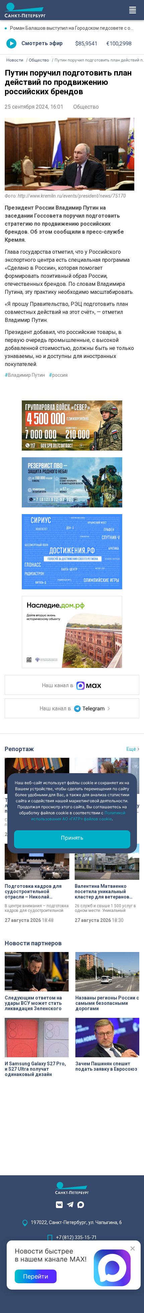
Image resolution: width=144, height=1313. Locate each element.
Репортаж (19, 748)
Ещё (131, 749)
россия (58, 375)
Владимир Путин (25, 375)
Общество (86, 107)
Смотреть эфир (42, 43)
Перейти (35, 1276)
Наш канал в (58, 685)
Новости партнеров (33, 943)
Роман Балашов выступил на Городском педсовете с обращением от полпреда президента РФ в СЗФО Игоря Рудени (74, 28)
